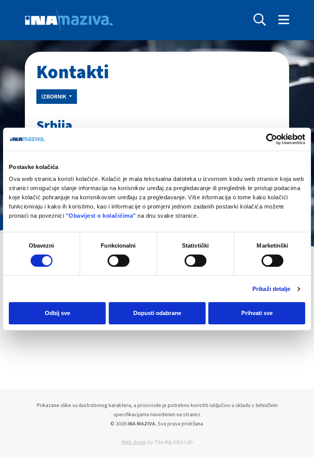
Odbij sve (57, 313)
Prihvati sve (257, 313)
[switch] (118, 260)
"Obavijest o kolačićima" (101, 215)
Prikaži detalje (271, 289)
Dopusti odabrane (157, 313)
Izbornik (54, 96)
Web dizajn (133, 442)
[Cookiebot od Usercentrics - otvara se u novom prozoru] (271, 139)
